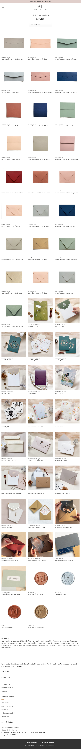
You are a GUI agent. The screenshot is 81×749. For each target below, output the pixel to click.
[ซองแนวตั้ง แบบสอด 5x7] (40, 411)
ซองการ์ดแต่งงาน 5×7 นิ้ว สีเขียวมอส (66, 260)
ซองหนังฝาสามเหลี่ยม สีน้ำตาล (37, 561)
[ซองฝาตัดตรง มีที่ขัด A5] (40, 444)
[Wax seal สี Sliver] (67, 578)
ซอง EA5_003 (5, 393)
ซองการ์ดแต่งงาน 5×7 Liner (36, 527)
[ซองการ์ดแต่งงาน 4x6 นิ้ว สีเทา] (67, 277)
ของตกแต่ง (4, 710)
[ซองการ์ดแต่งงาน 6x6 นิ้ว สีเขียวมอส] (67, 110)
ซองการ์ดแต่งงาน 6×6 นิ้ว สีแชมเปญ (39, 159)
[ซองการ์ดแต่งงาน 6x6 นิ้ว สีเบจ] (13, 143)
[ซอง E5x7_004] (40, 310)
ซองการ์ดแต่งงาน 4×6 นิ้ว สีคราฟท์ (11, 293)
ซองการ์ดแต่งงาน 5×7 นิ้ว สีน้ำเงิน (65, 226)
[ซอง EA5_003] (13, 377)
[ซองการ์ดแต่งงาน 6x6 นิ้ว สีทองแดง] (13, 110)
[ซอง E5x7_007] (40, 344)
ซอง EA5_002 (59, 360)
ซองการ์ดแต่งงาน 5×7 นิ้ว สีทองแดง (39, 193)
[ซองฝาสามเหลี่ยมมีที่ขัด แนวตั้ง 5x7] (13, 478)
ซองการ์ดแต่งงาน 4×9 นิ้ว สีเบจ (37, 59)
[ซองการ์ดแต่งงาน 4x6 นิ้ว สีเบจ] (40, 277)
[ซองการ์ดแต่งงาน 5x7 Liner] (40, 511)
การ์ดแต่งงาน (5, 703)
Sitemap (51, 742)
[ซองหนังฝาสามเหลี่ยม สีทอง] (67, 511)
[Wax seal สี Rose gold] (40, 578)
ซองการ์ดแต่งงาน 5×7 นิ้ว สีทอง (37, 260)
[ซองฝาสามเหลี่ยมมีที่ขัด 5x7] (67, 478)
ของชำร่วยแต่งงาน (7, 706)
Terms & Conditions (32, 742)
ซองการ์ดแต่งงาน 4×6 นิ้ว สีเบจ (37, 293)
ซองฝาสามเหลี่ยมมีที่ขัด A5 (36, 494)
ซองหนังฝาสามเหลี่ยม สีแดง (9, 561)
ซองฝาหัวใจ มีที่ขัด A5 (61, 460)
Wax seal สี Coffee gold (36, 627)
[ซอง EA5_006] (40, 377)
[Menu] (2, 7)
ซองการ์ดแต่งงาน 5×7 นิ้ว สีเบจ (10, 226)
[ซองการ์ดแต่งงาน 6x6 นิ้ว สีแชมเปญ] (40, 143)
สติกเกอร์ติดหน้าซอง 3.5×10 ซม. (10, 594)
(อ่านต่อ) (19, 666)
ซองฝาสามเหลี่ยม (6, 527)
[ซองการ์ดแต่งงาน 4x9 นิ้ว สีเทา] (13, 76)
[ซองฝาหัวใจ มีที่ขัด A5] (67, 444)
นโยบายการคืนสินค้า (7, 688)
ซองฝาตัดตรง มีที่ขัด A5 (35, 460)
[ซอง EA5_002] (67, 344)
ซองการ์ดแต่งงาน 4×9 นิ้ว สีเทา (10, 93)
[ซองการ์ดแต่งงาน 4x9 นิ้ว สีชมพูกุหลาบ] (40, 76)
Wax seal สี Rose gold (35, 594)
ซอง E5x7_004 (33, 327)
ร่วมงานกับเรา (5, 684)
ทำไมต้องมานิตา (6, 677)
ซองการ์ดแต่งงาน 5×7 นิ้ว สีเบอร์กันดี (12, 193)
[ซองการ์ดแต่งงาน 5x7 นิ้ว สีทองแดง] (40, 177)
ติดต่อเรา (4, 691)
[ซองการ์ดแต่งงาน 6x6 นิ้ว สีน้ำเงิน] (40, 110)
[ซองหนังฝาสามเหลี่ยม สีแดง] (13, 544)
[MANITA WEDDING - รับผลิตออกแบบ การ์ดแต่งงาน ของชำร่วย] (40, 7)
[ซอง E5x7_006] (13, 344)
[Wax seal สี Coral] (13, 611)
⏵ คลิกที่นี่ (13, 735)
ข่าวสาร (3, 681)
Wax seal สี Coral (7, 627)
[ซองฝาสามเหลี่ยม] (13, 511)
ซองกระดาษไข (59, 427)
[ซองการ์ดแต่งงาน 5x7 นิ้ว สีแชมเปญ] (13, 243)
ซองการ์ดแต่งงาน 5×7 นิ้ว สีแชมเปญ (12, 260)
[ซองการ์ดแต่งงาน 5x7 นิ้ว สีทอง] (40, 243)
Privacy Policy (44, 742)
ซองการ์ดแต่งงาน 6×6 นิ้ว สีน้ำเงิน (38, 126)
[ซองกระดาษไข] (67, 411)
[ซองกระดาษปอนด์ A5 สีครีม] (13, 444)
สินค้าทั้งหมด (5, 716)
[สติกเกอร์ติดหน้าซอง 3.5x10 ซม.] (13, 578)
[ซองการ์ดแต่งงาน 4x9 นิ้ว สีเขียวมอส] (67, 43)
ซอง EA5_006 (32, 393)
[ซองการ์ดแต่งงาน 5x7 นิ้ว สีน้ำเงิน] (67, 210)
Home (34, 15)
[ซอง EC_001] (67, 377)
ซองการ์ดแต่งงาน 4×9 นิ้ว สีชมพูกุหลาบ (40, 93)
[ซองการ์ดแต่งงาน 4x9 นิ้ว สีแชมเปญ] (13, 43)
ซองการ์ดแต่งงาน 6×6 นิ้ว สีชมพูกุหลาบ (66, 159)
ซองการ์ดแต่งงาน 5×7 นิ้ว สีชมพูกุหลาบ (66, 193)
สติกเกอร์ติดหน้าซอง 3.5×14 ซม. (64, 561)
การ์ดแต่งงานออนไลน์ (7, 713)
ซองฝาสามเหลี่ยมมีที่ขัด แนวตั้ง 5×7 (11, 494)
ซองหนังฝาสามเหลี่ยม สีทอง (63, 527)
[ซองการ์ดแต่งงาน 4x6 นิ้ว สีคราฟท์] (13, 277)
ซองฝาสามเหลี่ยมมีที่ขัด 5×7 (63, 494)
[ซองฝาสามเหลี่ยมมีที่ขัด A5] (40, 478)
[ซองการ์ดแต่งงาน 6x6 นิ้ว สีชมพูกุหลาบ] (67, 143)
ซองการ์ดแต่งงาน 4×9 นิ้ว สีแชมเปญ (12, 59)
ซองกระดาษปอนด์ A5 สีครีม (9, 460)
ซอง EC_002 (5, 427)
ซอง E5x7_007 (33, 360)
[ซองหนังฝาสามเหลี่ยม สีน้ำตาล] (40, 544)
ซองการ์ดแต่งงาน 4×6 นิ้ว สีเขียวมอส (12, 327)
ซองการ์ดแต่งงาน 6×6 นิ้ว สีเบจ (10, 159)
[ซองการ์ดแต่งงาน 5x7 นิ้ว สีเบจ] (13, 210)
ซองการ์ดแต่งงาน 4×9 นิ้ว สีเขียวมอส (66, 59)
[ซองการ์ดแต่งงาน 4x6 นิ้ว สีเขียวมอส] (13, 310)
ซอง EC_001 (59, 393)
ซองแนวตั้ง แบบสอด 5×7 (35, 427)
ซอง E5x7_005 (59, 327)
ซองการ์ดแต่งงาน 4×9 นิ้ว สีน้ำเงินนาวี (66, 93)
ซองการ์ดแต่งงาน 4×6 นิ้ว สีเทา (64, 293)
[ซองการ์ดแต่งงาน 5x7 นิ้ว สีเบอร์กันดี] (13, 177)
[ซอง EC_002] (13, 411)
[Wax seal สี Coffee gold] (40, 611)
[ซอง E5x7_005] (67, 310)
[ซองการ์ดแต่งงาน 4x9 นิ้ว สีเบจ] (40, 43)
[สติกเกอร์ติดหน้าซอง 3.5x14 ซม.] (67, 544)
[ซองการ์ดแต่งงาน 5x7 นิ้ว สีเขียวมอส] (67, 243)
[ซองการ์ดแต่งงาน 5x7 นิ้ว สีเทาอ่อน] (40, 210)
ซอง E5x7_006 (6, 360)
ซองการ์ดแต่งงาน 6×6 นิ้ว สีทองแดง (12, 126)
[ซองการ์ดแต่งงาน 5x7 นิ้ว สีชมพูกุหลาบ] (67, 177)
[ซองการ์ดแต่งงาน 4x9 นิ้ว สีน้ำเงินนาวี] (67, 76)
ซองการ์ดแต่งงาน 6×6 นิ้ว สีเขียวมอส (66, 126)
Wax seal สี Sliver (60, 594)
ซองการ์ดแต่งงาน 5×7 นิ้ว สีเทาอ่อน (38, 226)
